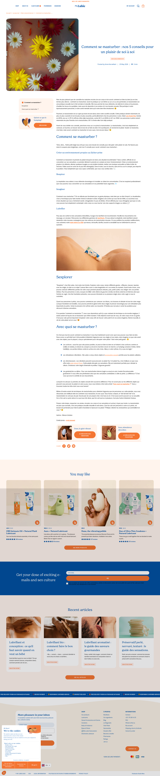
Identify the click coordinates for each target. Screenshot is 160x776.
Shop (83, 712)
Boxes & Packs (85, 728)
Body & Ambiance (86, 725)
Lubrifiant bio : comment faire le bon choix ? (60, 646)
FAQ (126, 720)
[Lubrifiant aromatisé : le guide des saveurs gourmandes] (98, 627)
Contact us (132, 749)
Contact (127, 715)
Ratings (105, 739)
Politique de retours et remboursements (62, 773)
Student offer (107, 731)
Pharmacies (106, 736)
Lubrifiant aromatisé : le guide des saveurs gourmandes (97, 646)
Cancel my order (130, 731)
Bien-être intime (15, 668)
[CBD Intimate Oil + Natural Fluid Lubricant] (23, 510)
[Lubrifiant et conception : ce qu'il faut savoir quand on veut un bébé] (23, 627)
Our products (85, 715)
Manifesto (106, 715)
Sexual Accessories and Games (90, 720)
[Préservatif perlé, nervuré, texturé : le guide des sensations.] (136, 627)
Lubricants (84, 717)
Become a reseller (108, 733)
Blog (104, 720)
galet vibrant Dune (76, 363)
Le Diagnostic (107, 723)
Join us (105, 742)
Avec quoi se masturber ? (122, 384)
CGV (29, 773)
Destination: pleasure (93, 1)
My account (128, 725)
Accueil (8, 13)
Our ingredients (107, 717)
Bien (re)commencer (27, 13)
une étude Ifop (131, 116)
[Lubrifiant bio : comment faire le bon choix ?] (61, 627)
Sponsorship (107, 728)
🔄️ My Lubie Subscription (89, 731)
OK (108, 578)
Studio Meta (141, 773)
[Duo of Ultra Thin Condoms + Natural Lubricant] (136, 511)
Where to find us (130, 723)
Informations (130, 712)
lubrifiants (101, 218)
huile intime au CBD (77, 222)
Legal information (40, 773)
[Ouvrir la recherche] (138, 6)
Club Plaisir (106, 725)
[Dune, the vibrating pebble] (98, 510)
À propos (106, 712)
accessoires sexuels (111, 355)
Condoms (84, 723)
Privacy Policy (83, 773)
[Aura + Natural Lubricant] (61, 511)
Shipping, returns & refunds (133, 728)
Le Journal (16, 13)
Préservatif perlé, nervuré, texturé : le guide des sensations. (135, 646)
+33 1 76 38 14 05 (130, 717)
